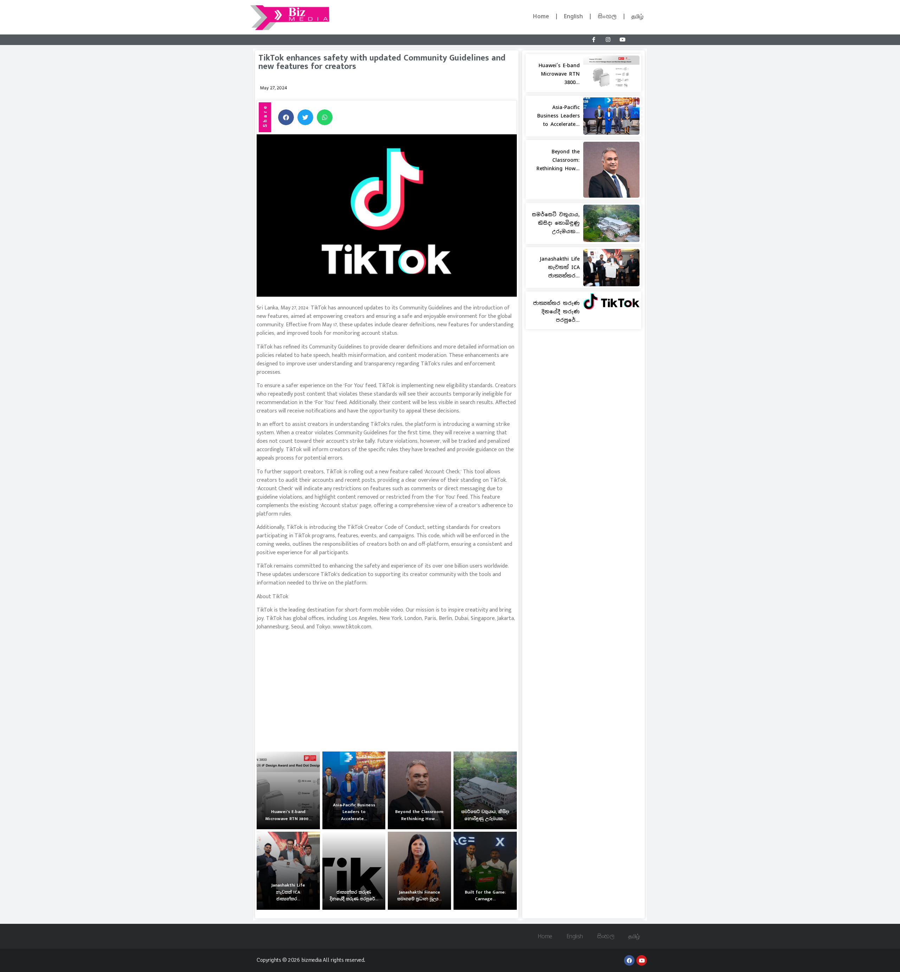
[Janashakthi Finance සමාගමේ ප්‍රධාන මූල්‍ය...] (419, 871)
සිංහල (607, 16)
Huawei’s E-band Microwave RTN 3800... (559, 73)
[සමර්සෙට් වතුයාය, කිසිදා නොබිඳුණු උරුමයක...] (485, 791)
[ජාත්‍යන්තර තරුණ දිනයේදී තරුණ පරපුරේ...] (354, 871)
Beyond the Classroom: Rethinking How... (558, 160)
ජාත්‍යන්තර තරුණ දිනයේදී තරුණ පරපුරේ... (556, 311)
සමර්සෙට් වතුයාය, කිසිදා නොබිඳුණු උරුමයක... (556, 223)
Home (541, 16)
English (573, 16)
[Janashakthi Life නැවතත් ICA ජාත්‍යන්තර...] (288, 871)
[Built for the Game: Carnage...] (485, 871)
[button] (286, 117)
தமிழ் (637, 16)
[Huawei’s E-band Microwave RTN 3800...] (288, 791)
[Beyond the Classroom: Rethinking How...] (419, 791)
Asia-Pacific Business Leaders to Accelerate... (558, 115)
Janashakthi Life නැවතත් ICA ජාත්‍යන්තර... (560, 267)
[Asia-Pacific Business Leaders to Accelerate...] (354, 791)
